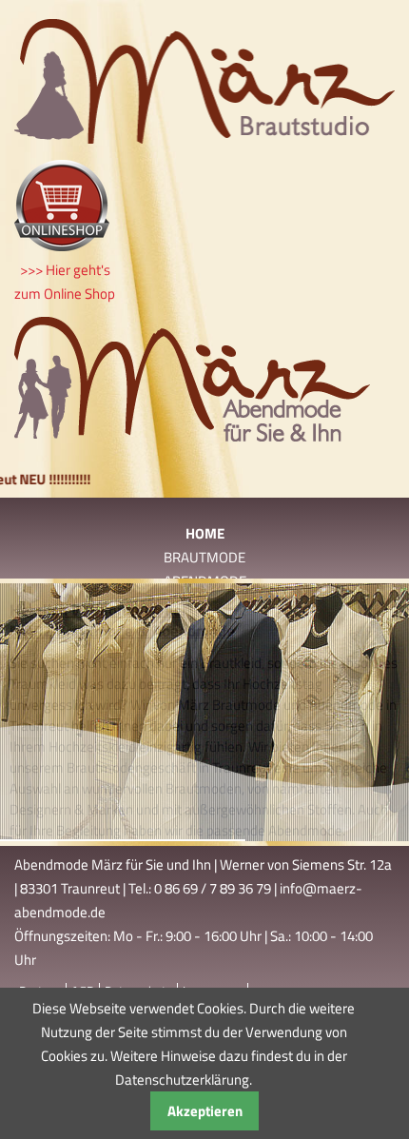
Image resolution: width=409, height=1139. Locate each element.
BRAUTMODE (204, 557)
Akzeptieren (205, 1111)
